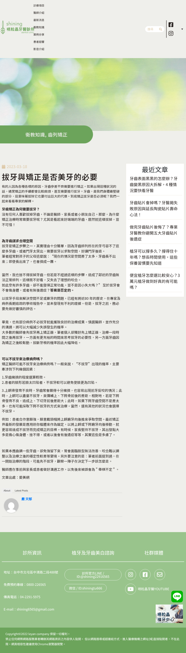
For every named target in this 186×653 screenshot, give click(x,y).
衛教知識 (38, 27)
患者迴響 (38, 42)
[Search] (160, 29)
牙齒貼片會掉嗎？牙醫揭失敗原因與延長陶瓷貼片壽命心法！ (154, 208)
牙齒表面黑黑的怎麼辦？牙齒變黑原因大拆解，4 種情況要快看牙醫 (154, 184)
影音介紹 (38, 49)
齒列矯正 (58, 134)
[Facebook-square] (171, 24)
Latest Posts (21, 490)
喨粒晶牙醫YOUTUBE (153, 588)
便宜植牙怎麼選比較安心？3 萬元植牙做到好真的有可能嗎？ (155, 281)
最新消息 (38, 20)
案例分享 (38, 34)
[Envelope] (159, 574)
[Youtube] (130, 589)
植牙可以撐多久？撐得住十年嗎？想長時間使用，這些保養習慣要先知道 (154, 257)
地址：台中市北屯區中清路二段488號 (31, 572)
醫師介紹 (38, 13)
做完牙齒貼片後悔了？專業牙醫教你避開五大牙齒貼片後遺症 (154, 233)
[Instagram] (171, 33)
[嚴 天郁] (11, 505)
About (7, 490)
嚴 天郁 (26, 498)
